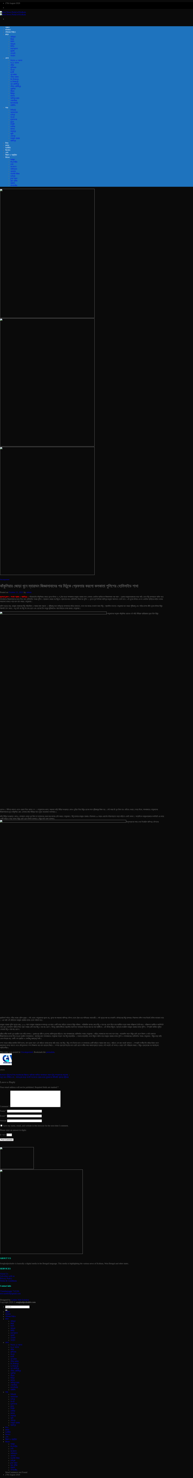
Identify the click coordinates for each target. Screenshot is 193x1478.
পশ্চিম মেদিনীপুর (16, 86)
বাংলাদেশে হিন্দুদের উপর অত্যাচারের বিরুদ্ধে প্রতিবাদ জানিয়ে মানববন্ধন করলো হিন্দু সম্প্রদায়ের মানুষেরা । (35, 1075)
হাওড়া (13, 70)
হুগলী (12, 72)
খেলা (6, 152)
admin (29, 592)
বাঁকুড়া (12, 91)
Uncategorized (4, 579)
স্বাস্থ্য (13, 159)
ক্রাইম (13, 183)
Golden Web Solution (20, 1300)
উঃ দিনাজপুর (15, 79)
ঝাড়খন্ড (13, 44)
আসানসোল (14, 112)
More (7, 157)
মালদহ (13, 96)
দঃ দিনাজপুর (14, 82)
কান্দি (12, 133)
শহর (6, 107)
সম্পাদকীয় (14, 185)
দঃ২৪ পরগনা (15, 63)
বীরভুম (13, 93)
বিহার (12, 39)
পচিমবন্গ (13, 37)
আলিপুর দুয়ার (15, 98)
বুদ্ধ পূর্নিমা (14, 181)
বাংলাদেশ (13, 167)
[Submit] (6, 1310)
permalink (50, 1052)
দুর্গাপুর (13, 115)
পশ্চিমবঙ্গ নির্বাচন (10, 32)
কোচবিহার (14, 100)
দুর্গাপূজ (13, 176)
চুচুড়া (12, 122)
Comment (5, 1106)
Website (3, 1121)
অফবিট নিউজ (15, 174)
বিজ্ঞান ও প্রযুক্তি (11, 155)
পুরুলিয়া (13, 89)
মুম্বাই (13, 51)
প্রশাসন (13, 171)
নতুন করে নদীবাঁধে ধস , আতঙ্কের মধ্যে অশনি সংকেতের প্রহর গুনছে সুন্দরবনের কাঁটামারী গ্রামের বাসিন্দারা (34, 1077)
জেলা (7, 58)
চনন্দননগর (14, 119)
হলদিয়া (13, 126)
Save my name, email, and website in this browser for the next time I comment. (35, 1126)
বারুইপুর (13, 141)
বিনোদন (7, 150)
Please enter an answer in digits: (13, 1130)
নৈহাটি (12, 124)
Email (3, 1116)
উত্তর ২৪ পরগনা (16, 60)
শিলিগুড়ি (13, 110)
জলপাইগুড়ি (14, 103)
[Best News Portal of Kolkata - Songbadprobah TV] (13, 13)
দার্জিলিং (13, 105)
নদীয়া (12, 65)
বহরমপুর (13, 131)
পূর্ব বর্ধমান (14, 74)
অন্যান (13, 56)
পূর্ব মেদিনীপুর (15, 84)
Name (3, 1111)
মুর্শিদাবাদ (13, 67)
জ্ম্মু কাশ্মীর (14, 162)
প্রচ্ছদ (7, 27)
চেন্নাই (13, 53)
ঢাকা (12, 164)
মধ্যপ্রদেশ (14, 48)
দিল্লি (12, 46)
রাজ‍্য (7, 34)
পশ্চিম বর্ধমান (15, 77)
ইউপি (12, 41)
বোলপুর (13, 136)
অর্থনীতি (8, 148)
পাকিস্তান (14, 169)
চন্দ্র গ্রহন (14, 178)
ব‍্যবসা (7, 145)
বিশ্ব (6, 143)
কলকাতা (8, 30)
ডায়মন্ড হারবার (15, 138)
